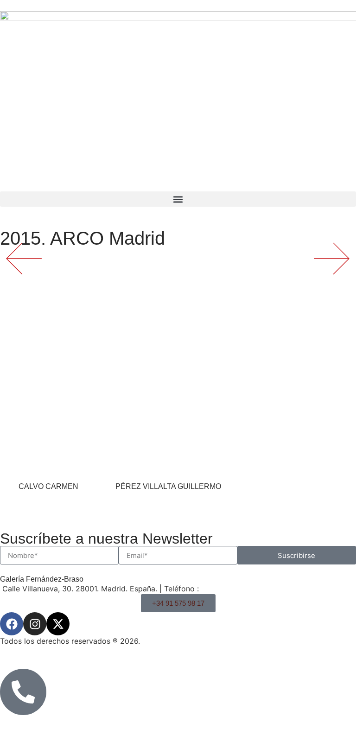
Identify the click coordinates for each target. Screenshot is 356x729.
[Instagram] (34, 623)
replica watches (70, 553)
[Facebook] (11, 623)
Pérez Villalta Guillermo (168, 486)
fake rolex (162, 553)
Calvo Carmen (48, 486)
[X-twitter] (58, 623)
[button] (178, 199)
